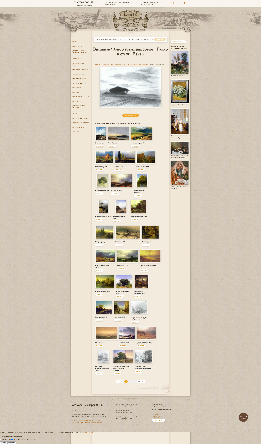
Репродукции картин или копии (81, 112)
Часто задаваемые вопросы (79, 106)
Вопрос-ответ (77, 101)
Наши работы (77, 46)
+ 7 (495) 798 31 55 (85, 2)
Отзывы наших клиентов (81, 96)
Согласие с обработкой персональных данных (87, 422)
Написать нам (158, 420)
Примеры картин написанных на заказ (80, 51)
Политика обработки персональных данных (86, 420)
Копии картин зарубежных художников (81, 57)
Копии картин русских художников (80, 64)
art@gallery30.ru (157, 417)
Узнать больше (88, 433)
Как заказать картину (79, 83)
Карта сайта (155, 414)
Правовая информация (80, 118)
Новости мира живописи (81, 123)
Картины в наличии (79, 78)
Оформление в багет (79, 87)
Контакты (76, 132)
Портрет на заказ (78, 74)
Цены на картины (78, 127)
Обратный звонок (178, 42)
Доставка (76, 92)
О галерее (76, 41)
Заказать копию (130, 115)
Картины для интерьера (80, 69)
